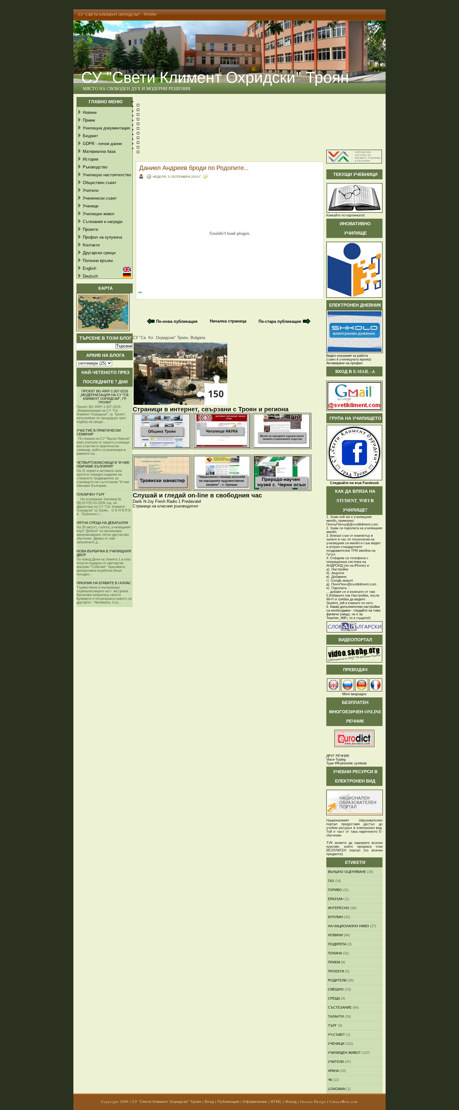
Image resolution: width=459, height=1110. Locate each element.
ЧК (330, 1080)
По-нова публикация (177, 321)
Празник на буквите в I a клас (103, 583)
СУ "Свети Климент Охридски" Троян (215, 76)
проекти (336, 971)
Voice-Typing (336, 759)
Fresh (160, 501)
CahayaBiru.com (343, 1101)
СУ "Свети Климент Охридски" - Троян (117, 14)
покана (335, 953)
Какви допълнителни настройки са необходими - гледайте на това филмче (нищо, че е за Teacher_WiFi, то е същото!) (353, 612)
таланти (336, 1016)
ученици (336, 1043)
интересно (338, 908)
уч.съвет (336, 1034)
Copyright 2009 (115, 1101)
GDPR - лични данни (102, 143)
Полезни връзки (98, 260)
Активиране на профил (344, 363)
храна (333, 1071)
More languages (354, 694)
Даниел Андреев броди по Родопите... (194, 167)
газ (331, 881)
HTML (276, 1101)
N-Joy (148, 501)
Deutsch (90, 276)
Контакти (91, 245)
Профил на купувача (102, 237)
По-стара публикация (280, 321)
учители (336, 1062)
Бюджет (90, 135)
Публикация (228, 1101)
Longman (336, 1089)
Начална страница (228, 321)
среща (334, 998)
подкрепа (337, 944)
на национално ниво (348, 926)
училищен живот (344, 1052)
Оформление (255, 1101)
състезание (340, 1007)
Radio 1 (173, 501)
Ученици (90, 206)
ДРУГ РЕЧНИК (337, 756)
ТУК (329, 843)
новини (335, 935)
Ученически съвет (100, 198)
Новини (89, 112)
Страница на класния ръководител (165, 506)
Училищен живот (99, 213)
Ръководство (95, 167)
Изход (291, 1101)
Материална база (99, 151)
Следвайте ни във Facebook (354, 483)
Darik (137, 501)
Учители (90, 190)
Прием (89, 120)
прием (334, 962)
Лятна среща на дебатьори (102, 523)
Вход (209, 1101)
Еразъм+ (336, 899)
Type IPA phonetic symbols (346, 763)
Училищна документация (106, 128)
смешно (336, 989)
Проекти (90, 229)
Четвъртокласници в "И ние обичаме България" (103, 464)
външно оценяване (347, 872)
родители (337, 980)
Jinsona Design (313, 1101)
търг (332, 1025)
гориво (335, 890)
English (89, 268)
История (90, 159)
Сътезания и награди (102, 221)
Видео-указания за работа (347, 355)
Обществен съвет (99, 182)
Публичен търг (90, 494)
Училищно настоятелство (107, 174)
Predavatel (191, 501)
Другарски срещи (99, 252)
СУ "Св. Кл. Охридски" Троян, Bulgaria (169, 337)
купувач (335, 917)
